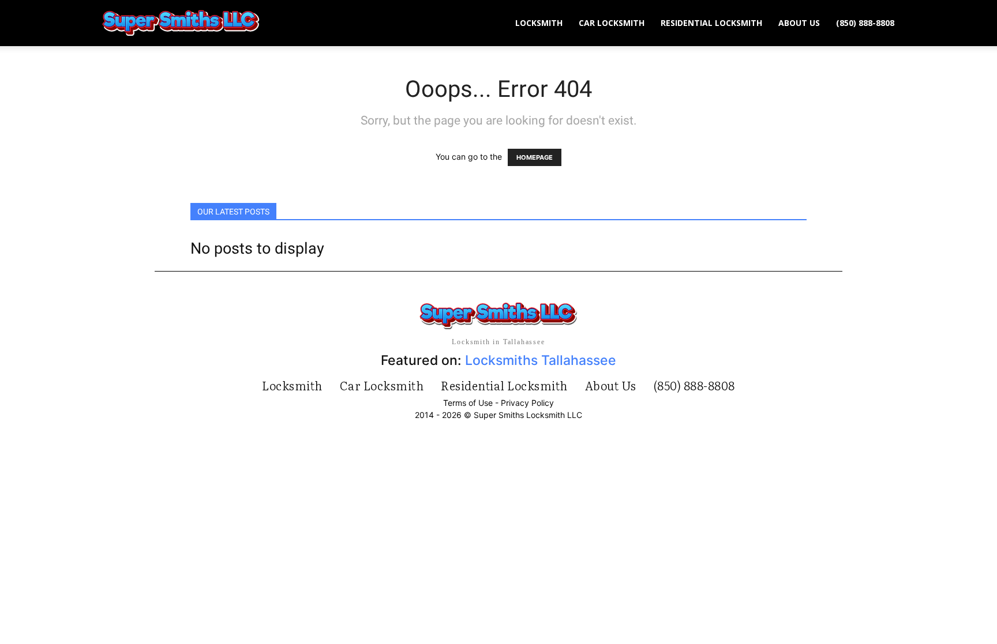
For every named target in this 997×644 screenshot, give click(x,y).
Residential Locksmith (711, 22)
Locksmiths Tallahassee (540, 360)
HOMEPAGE (534, 157)
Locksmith (539, 22)
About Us (799, 22)
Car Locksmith (611, 22)
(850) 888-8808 (865, 22)
